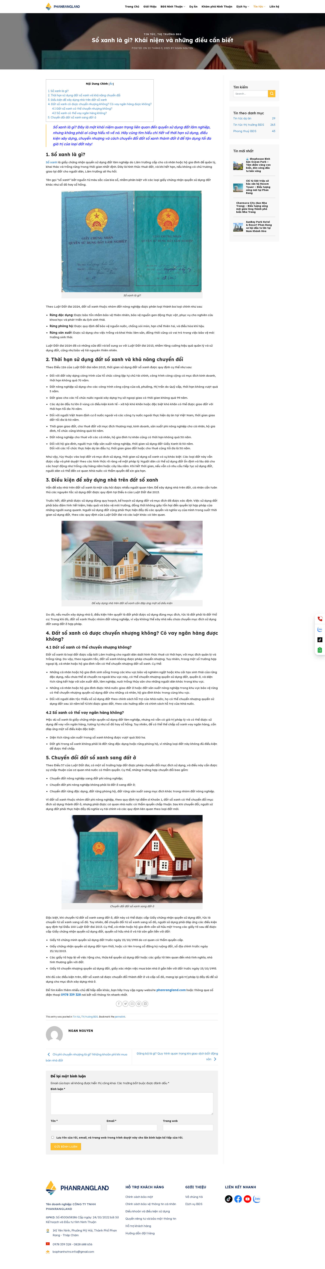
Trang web (170, 1120)
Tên (54, 1120)
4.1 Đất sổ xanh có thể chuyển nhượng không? (82, 108)
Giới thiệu (149, 6)
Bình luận (58, 1089)
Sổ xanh (51, 162)
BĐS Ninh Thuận (172, 6)
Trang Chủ (132, 6)
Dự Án (193, 6)
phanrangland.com (171, 990)
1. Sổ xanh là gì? (58, 91)
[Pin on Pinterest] (139, 1004)
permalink (120, 1016)
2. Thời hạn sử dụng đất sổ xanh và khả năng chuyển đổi (84, 95)
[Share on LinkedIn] (145, 1004)
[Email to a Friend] (132, 1004)
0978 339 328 (71, 995)
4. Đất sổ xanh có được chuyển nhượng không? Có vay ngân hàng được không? (100, 104)
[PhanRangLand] (63, 7)
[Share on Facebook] (119, 1004)
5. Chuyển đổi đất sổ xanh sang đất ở (72, 117)
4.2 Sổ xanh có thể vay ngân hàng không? (79, 113)
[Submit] (271, 93)
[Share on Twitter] (125, 1004)
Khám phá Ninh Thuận (217, 6)
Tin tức (258, 6)
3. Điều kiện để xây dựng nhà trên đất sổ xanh (77, 100)
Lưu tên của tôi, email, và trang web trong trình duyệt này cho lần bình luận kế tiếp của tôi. (119, 1137)
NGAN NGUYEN (184, 48)
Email (111, 1120)
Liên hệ (274, 6)
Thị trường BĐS (169, 34)
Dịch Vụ (241, 6)
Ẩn (111, 83)
